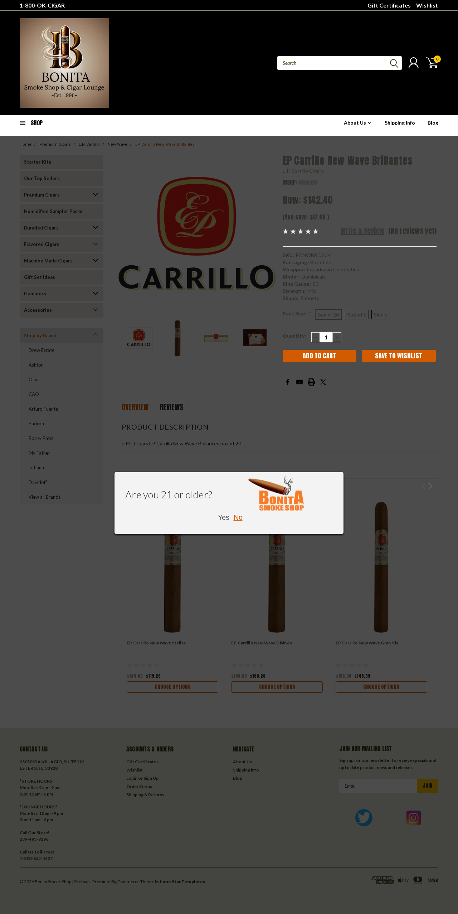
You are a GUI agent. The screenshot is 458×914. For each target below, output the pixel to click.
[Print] (311, 382)
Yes (223, 517)
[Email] (299, 382)
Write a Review (362, 230)
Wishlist (427, 5)
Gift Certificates (389, 5)
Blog (433, 123)
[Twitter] (323, 382)
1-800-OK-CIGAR (42, 5)
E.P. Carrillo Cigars (303, 171)
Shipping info (400, 123)
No (238, 517)
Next (268, 234)
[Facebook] (287, 382)
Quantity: (294, 336)
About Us (355, 123)
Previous (125, 234)
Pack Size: (297, 313)
